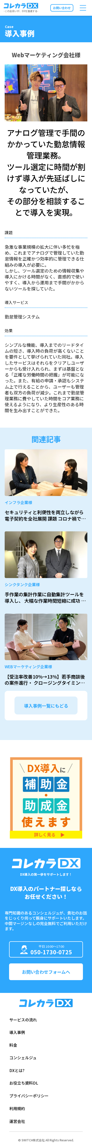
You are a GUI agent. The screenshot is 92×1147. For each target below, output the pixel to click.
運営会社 (17, 1121)
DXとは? (17, 1070)
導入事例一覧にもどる (46, 705)
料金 (13, 1045)
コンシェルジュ (23, 1057)
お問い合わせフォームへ (46, 972)
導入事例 (17, 1032)
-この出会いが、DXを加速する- (21, 11)
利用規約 (17, 1108)
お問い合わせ (62, 8)
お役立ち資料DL (23, 1083)
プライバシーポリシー (29, 1096)
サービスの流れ (23, 1020)
